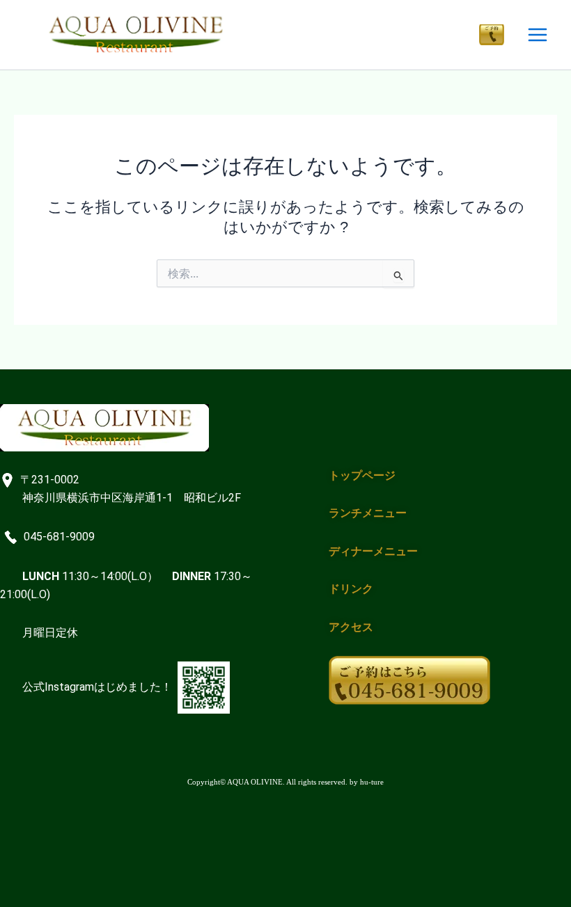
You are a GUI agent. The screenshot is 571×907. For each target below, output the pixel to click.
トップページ (362, 475)
